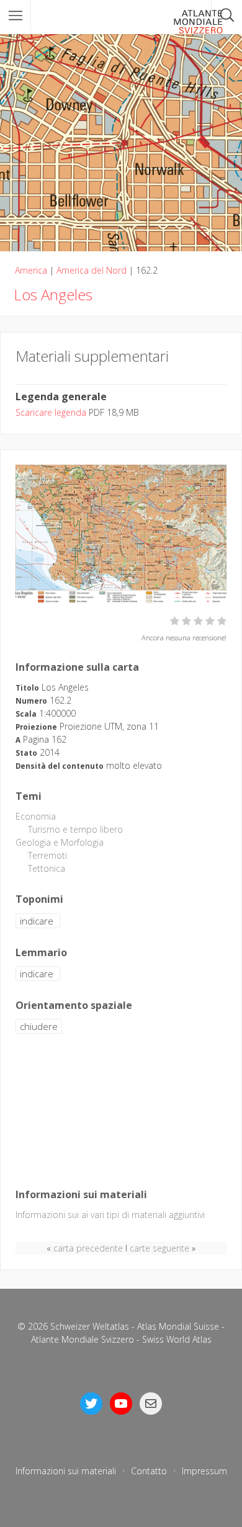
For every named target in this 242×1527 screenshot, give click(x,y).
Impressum (204, 1471)
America (31, 270)
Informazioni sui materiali (66, 1471)
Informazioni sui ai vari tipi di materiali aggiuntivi (110, 1214)
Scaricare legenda (51, 412)
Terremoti (47, 855)
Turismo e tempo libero (75, 829)
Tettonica (46, 868)
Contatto (149, 1471)
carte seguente (159, 1248)
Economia (36, 816)
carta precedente (88, 1248)
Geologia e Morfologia (60, 842)
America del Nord (91, 270)
